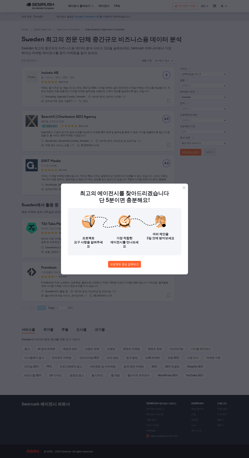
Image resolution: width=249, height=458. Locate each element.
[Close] (184, 188)
